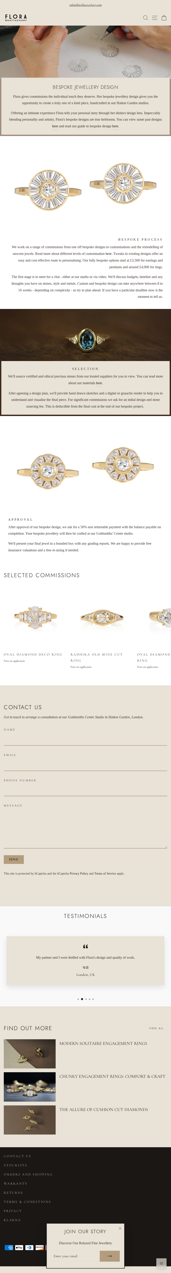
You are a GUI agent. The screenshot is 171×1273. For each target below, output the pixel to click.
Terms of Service (105, 873)
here (55, 126)
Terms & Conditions (27, 1202)
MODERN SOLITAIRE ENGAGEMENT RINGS (103, 1043)
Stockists (15, 1165)
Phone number (20, 780)
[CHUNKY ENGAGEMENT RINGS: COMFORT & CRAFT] (30, 1086)
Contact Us (17, 1156)
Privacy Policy (79, 873)
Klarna (12, 1220)
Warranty (16, 1184)
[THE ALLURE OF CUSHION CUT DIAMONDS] (30, 1120)
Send (13, 859)
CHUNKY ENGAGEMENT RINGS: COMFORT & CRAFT (112, 1076)
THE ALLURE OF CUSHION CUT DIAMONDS (103, 1109)
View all (156, 1028)
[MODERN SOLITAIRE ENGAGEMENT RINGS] (30, 1053)
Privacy (13, 1211)
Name (10, 729)
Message (13, 805)
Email (10, 755)
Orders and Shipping (28, 1174)
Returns (13, 1193)
